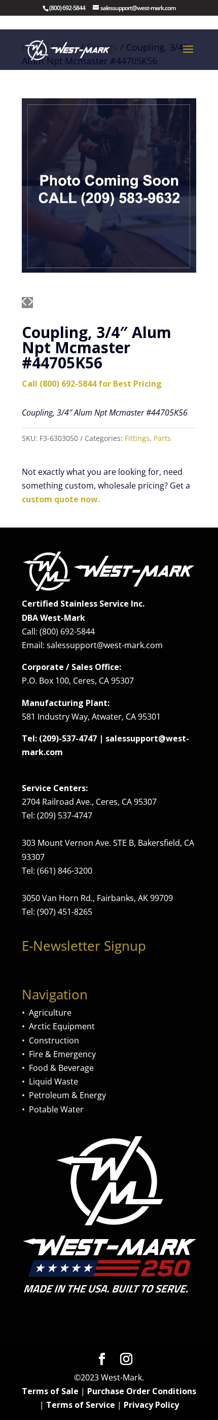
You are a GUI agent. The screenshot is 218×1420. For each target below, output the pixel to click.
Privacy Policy (151, 1404)
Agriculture (50, 1012)
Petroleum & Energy (67, 1095)
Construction (54, 1040)
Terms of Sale (50, 1391)
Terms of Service (80, 1404)
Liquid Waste (53, 1081)
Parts (162, 438)
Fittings (137, 438)
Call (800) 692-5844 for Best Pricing (92, 383)
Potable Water (56, 1109)
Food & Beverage (61, 1067)
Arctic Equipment (62, 1026)
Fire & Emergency (62, 1054)
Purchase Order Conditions (141, 1391)
